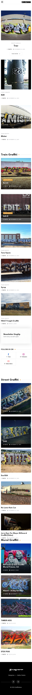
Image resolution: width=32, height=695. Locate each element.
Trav (16, 46)
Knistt (5, 183)
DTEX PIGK (5, 652)
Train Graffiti (5, 133)
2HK (5, 441)
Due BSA (4, 475)
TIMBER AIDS (6, 620)
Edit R (5, 216)
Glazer (6, 408)
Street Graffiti (5, 92)
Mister (4, 136)
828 (3, 95)
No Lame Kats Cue (8, 508)
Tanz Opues (6, 253)
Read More (15, 53)
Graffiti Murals (16, 43)
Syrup (3, 287)
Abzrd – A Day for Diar (13, 591)
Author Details (21, 675)
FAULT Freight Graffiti (10, 321)
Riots (10, 49)
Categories (11, 675)
